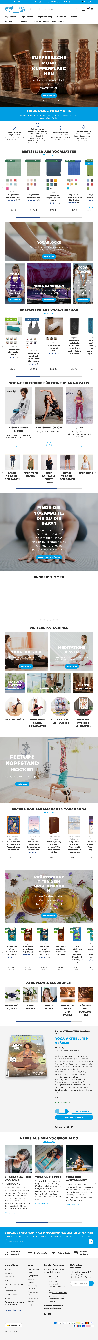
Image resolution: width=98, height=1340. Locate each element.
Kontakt (8, 1273)
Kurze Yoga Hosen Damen (67, 475)
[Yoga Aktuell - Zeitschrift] (60, 706)
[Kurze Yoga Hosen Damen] (67, 462)
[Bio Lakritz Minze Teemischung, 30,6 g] (12, 934)
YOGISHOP (14, 1331)
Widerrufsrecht (11, 1294)
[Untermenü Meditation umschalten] (67, 17)
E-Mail (33, 141)
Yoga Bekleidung (45, 17)
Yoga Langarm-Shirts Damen (49, 477)
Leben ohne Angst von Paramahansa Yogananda (33, 846)
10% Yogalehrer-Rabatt (15, 139)
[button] (92, 9)
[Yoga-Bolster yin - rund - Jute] (54, 326)
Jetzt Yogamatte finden (49, 557)
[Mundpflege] (49, 994)
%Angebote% (57, 22)
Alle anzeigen (49, 98)
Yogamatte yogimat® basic (13, 196)
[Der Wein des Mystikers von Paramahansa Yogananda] (13, 825)
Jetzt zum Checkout (74, 1117)
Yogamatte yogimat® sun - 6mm (54, 198)
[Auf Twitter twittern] (64, 1127)
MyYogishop (33, 1276)
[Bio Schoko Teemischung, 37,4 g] (28, 934)
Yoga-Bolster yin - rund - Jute (54, 348)
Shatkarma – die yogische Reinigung (18, 1180)
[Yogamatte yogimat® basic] (13, 167)
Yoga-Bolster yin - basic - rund (13, 352)
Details (58, 1097)
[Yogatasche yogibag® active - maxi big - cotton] (34, 326)
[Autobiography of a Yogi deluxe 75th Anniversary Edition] (54, 825)
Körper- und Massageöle (85, 1010)
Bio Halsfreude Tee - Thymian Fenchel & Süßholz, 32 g (77, 954)
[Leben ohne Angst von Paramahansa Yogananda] (34, 825)
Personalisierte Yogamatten (37, 722)
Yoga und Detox (48, 1177)
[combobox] (54, 9)
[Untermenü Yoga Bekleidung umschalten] (53, 17)
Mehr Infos (49, 256)
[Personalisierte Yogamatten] (37, 706)
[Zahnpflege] (30, 994)
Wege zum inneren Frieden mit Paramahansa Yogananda (74, 847)
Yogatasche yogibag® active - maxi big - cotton (33, 357)
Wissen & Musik (40, 22)
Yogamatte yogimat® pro (33, 196)
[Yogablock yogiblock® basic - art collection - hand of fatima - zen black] (74, 326)
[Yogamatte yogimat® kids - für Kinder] (74, 167)
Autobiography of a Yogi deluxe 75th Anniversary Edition (54, 847)
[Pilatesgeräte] (14, 706)
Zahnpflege (30, 1007)
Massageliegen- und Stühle (67, 1010)
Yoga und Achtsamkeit (76, 1178)
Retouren (9, 1298)
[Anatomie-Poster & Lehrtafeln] (83, 706)
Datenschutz (10, 1291)
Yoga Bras (85, 472)
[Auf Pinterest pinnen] (72, 1127)
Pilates (74, 17)
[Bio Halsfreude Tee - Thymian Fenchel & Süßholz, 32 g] (77, 934)
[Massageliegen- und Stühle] (67, 994)
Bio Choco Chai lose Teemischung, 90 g (61, 951)
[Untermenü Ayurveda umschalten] (30, 22)
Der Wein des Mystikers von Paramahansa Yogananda (13, 846)
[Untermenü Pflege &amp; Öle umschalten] (17, 22)
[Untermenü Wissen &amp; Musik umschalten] (48, 22)
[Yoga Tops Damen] (30, 462)
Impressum (10, 1277)
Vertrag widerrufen (13, 1310)
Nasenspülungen (12, 1007)
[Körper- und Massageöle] (85, 994)
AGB (7, 1281)
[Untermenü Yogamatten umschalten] (17, 17)
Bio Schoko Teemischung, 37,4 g (28, 949)
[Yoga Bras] (85, 462)
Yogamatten (10, 17)
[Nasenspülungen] (12, 994)
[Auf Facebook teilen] (68, 1127)
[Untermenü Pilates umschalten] (78, 17)
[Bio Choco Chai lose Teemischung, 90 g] (61, 934)
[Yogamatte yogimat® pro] (34, 167)
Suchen (8, 1269)
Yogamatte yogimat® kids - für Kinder (74, 197)
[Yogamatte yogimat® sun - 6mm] (54, 167)
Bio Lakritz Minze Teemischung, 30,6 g (11, 951)
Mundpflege (49, 1007)
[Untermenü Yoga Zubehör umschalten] (34, 17)
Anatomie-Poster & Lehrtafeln (83, 722)
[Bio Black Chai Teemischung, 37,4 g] (44, 934)
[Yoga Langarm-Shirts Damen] (49, 462)
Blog (30, 1305)
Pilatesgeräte (14, 719)
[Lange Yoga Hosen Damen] (12, 462)
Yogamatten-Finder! (49, 118)
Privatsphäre (56, 137)
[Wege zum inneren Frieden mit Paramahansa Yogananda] (74, 825)
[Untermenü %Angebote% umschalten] (64, 22)
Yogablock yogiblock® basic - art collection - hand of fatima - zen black (74, 347)
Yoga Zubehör (27, 17)
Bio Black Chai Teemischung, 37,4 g (44, 951)
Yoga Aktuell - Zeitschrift (60, 721)
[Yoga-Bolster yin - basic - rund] (13, 326)
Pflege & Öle (10, 22)
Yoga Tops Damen (30, 474)
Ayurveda (25, 22)
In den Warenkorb (81, 1111)
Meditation (61, 17)
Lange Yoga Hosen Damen (12, 475)
